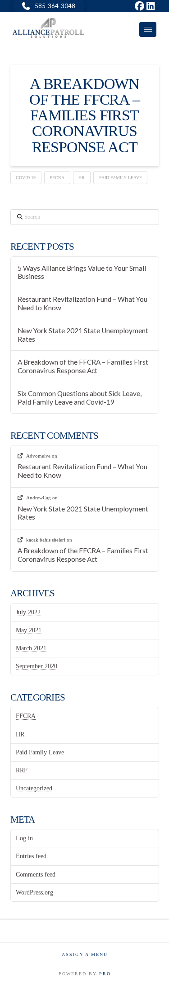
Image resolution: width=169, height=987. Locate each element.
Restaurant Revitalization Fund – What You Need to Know (82, 303)
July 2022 (28, 612)
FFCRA (57, 177)
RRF (21, 770)
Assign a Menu (85, 954)
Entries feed (31, 856)
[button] (147, 29)
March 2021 (31, 648)
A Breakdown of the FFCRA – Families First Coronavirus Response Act (84, 115)
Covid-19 (26, 177)
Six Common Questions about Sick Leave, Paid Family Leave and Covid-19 (80, 397)
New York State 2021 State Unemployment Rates (83, 334)
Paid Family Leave (120, 177)
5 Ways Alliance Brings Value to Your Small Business (82, 272)
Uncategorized (34, 788)
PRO (105, 973)
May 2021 (28, 630)
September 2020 (36, 666)
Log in (24, 838)
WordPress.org (34, 892)
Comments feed (35, 874)
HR (81, 177)
